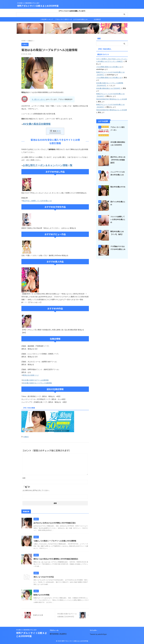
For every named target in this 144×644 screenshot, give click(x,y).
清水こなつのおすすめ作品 (44, 577)
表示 (58, 131)
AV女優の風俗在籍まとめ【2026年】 (108, 88)
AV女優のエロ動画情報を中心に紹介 (26, 630)
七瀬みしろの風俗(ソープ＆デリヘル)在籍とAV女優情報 (55, 541)
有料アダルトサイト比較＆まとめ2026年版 (38, 6)
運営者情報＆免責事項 (58, 634)
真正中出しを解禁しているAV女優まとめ (37, 201)
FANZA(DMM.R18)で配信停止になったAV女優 (111, 99)
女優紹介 (26, 437)
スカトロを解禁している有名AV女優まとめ (117, 219)
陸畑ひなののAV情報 (41, 595)
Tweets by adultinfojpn (98, 634)
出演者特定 (97, 19)
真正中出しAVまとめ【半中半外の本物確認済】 (117, 160)
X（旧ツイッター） (39, 99)
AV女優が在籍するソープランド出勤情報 (37, 383)
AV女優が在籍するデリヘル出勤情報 (36, 380)
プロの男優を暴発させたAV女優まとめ (109, 67)
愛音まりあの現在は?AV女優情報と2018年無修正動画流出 (56, 559)
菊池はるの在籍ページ (31, 375)
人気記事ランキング (46, 19)
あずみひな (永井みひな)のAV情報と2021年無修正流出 (55, 523)
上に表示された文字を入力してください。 (36, 490)
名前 (23, 478)
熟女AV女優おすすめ (117, 187)
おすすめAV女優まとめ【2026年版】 (80, 19)
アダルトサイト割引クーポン (63, 19)
